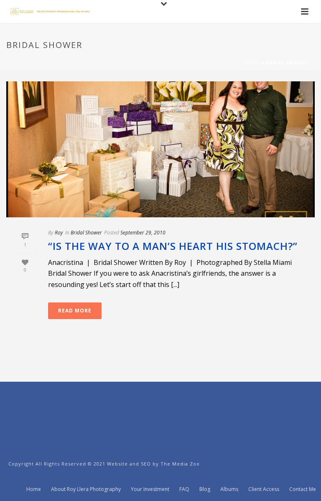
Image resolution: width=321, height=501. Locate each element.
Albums (229, 489)
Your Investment (150, 489)
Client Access (263, 489)
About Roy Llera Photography (86, 489)
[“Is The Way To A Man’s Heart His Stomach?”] (160, 149)
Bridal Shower (86, 232)
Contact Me (302, 489)
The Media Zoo (180, 464)
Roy (59, 232)
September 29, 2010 (143, 232)
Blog (204, 489)
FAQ (184, 489)
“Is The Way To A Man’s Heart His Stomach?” (173, 246)
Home (252, 62)
